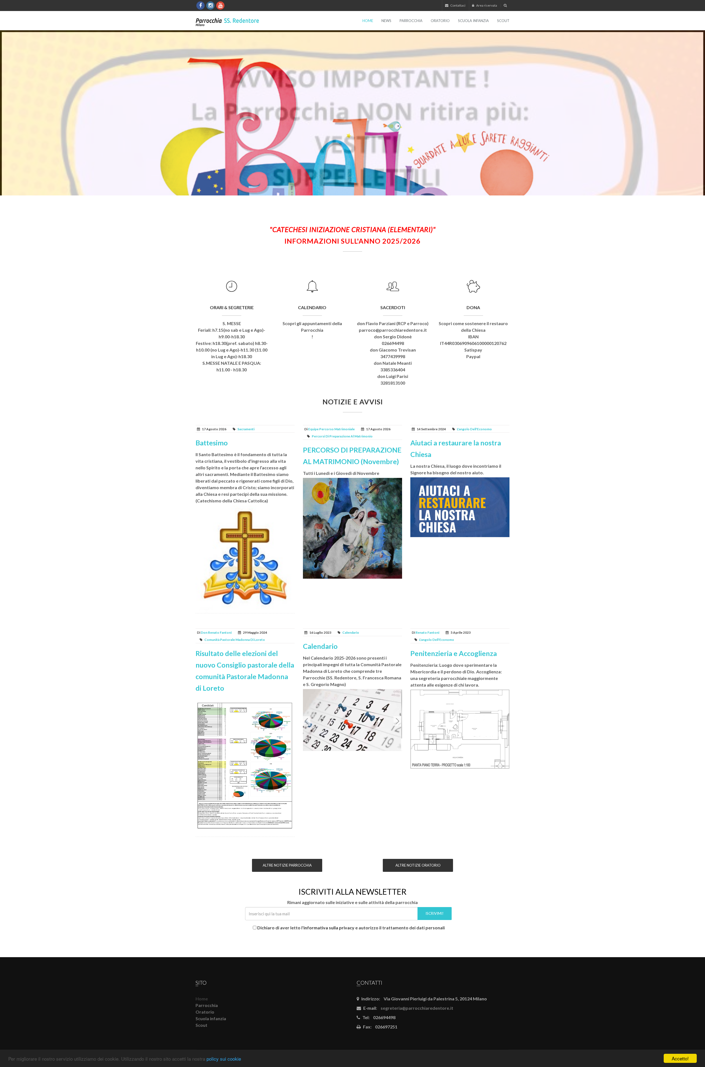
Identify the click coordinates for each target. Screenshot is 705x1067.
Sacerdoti (392, 307)
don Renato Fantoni (216, 632)
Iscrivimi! (434, 913)
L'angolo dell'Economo (474, 429)
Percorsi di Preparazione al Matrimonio (342, 436)
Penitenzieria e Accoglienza (453, 653)
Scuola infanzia (473, 20)
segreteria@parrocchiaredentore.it (417, 1008)
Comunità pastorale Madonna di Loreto (234, 640)
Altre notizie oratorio (418, 865)
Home (367, 20)
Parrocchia (411, 20)
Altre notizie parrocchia (287, 865)
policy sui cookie (224, 1058)
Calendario (312, 307)
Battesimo (212, 443)
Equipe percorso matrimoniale (331, 429)
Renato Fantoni (427, 632)
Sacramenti (245, 429)
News (386, 20)
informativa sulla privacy (328, 927)
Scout (503, 20)
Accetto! (680, 1058)
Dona (473, 307)
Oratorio (440, 20)
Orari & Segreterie (232, 307)
